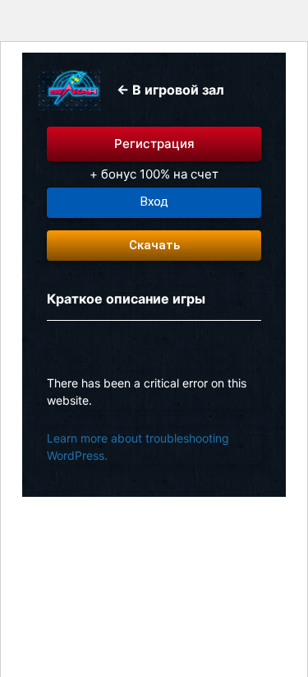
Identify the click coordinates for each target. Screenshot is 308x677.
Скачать (154, 245)
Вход (154, 201)
